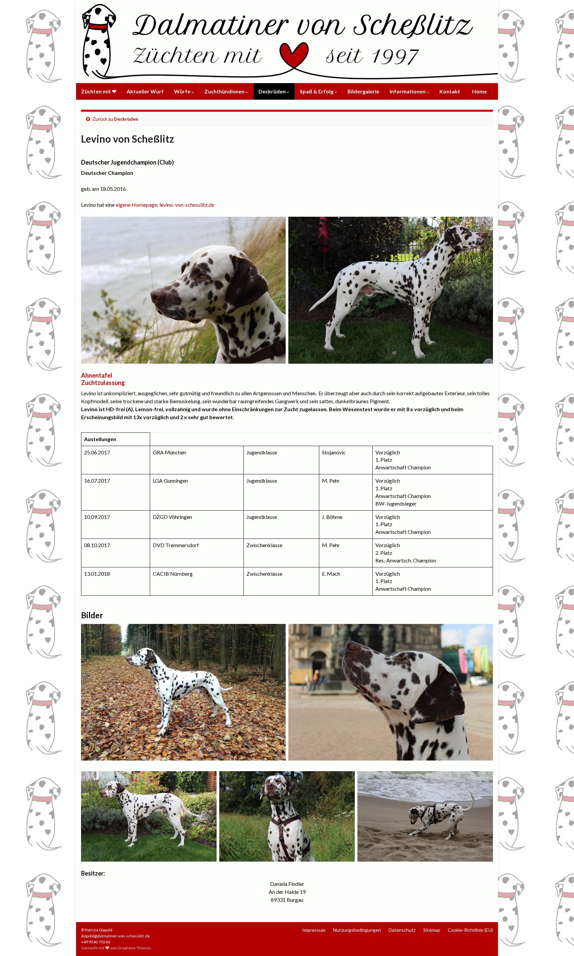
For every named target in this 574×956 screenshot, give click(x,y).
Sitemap (431, 930)
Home (479, 91)
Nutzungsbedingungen (357, 930)
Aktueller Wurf (145, 91)
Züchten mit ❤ (98, 91)
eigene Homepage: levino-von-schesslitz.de (165, 204)
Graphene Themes (134, 947)
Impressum (314, 930)
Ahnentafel (96, 375)
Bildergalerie (363, 91)
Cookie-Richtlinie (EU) (470, 930)
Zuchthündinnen (224, 91)
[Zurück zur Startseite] (287, 41)
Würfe (182, 91)
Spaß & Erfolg (317, 91)
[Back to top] (559, 941)
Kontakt (449, 91)
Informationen (408, 91)
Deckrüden (272, 91)
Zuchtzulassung (103, 382)
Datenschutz (402, 930)
